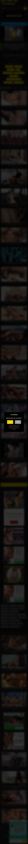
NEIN (18, 422)
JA (10, 422)
